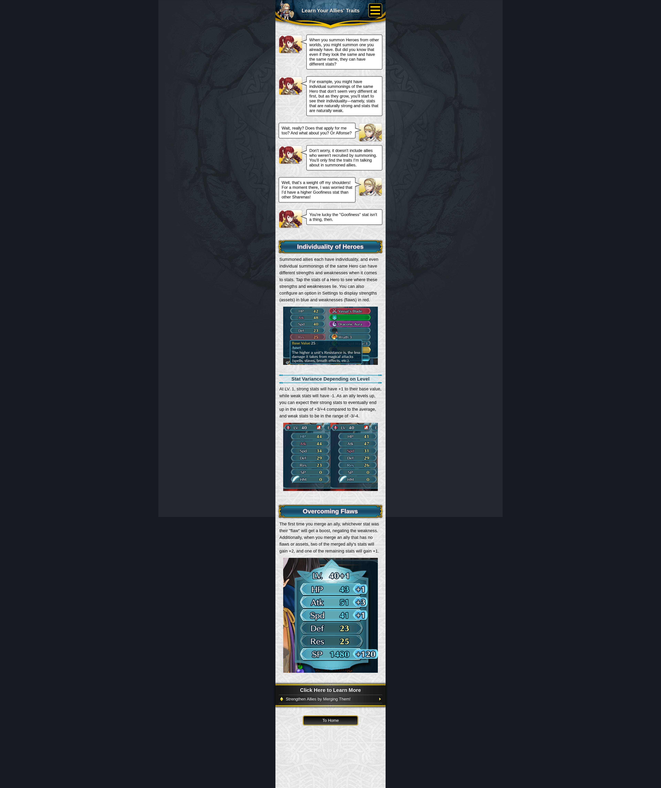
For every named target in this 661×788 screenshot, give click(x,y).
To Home (330, 720)
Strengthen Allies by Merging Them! (318, 699)
